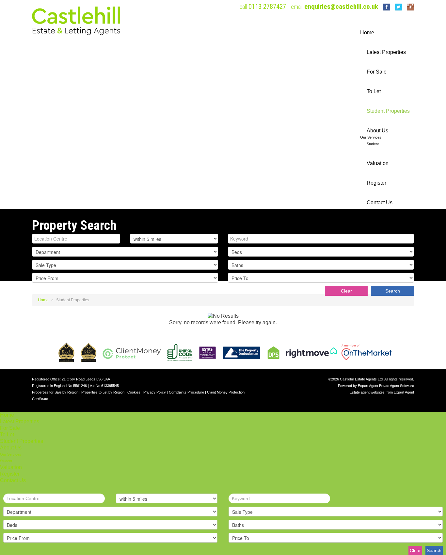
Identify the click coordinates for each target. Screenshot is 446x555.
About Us (377, 130)
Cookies (133, 392)
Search (392, 291)
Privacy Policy (154, 392)
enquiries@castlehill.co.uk (341, 6)
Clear (346, 291)
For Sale (377, 72)
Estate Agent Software (396, 386)
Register (376, 183)
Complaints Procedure (186, 392)
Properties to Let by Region (102, 392)
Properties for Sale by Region (55, 392)
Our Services (370, 137)
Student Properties (388, 111)
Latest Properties (386, 52)
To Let (374, 91)
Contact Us (379, 202)
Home (367, 32)
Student (373, 144)
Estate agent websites (367, 392)
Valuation (378, 163)
